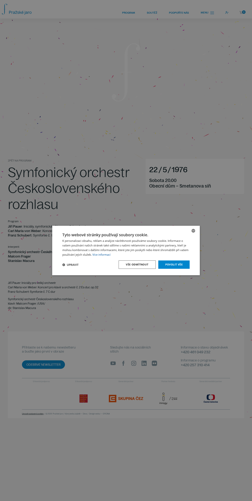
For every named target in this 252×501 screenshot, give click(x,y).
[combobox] (193, 231)
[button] (70, 265)
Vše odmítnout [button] (137, 264)
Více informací (101, 254)
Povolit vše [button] (174, 264)
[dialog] (126, 250)
